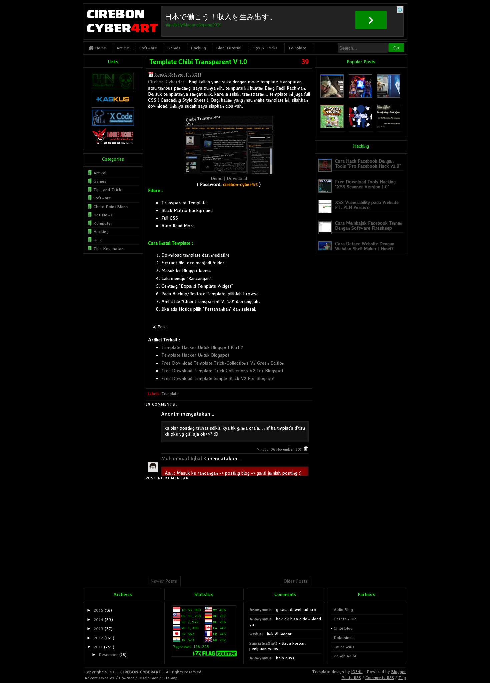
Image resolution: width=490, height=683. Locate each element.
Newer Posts (163, 581)
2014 (98, 619)
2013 (98, 628)
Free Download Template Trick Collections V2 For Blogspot (222, 370)
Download (237, 178)
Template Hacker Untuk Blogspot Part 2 (202, 347)
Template (297, 47)
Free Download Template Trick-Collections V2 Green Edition (222, 363)
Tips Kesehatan (108, 248)
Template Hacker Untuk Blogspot (195, 355)
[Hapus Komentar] (306, 449)
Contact (126, 677)
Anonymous (260, 609)
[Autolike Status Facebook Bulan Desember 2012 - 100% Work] (360, 126)
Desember (108, 654)
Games (173, 47)
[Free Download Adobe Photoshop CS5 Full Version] (388, 96)
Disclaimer (148, 677)
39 (305, 62)
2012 (98, 637)
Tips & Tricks (265, 47)
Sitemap (170, 677)
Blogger (398, 671)
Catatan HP (345, 618)
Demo (217, 178)
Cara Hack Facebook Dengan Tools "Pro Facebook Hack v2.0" (368, 163)
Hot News (103, 214)
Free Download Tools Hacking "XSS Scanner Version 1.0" (365, 184)
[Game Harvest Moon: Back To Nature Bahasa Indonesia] (332, 126)
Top (402, 677)
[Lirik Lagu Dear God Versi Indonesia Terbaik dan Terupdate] (388, 126)
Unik (97, 239)
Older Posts (296, 581)
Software (148, 47)
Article (122, 47)
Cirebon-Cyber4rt (166, 81)
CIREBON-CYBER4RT (140, 671)
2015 (98, 610)
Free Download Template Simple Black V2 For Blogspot (218, 378)
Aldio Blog (343, 609)
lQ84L (357, 671)
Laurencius (344, 646)
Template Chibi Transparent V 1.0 (198, 62)
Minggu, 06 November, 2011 (280, 449)
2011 (98, 646)
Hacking (198, 47)
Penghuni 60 (346, 655)
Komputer (102, 223)
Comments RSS (379, 677)
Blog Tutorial (228, 47)
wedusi (256, 633)
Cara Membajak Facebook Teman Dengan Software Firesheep (368, 225)
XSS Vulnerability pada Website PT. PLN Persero (367, 205)
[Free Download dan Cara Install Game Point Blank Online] (360, 96)
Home (100, 47)
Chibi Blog (343, 628)
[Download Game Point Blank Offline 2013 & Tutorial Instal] (332, 96)
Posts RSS (351, 677)
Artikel (99, 172)
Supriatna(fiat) (263, 643)
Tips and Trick (107, 189)
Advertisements (99, 677)
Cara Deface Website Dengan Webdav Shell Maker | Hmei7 (364, 246)
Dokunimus (344, 637)
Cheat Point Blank (110, 206)
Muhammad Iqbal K (184, 458)
